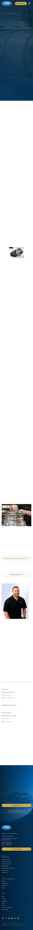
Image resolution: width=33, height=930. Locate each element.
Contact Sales (16, 805)
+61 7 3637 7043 (9, 698)
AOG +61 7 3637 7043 (15, 81)
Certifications (5, 872)
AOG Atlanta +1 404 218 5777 (15, 93)
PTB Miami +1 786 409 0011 (16, 87)
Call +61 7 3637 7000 (15, 76)
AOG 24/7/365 (5, 909)
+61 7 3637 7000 (6, 695)
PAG (3, 894)
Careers (3, 903)
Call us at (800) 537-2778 (15, 811)
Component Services (6, 861)
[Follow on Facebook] (6, 918)
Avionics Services (6, 859)
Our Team (4, 898)
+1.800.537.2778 (7, 842)
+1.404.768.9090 (8, 843)
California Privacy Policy (17, 923)
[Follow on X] (15, 918)
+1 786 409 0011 (6, 718)
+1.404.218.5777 (9, 721)
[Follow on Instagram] (9, 918)
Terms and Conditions (7, 907)
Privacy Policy (10, 923)
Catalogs (4, 881)
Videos (3, 887)
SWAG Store (4, 901)
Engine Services (5, 866)
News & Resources (8, 878)
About (3, 896)
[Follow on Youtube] (12, 918)
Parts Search (21, 3)
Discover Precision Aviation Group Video (15, 558)
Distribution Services (6, 863)
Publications (4, 885)
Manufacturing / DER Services (8, 868)
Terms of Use (4, 923)
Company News (5, 883)
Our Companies (5, 870)
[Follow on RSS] (18, 918)
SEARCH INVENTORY (15, 574)
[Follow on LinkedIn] (3, 918)
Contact (3, 905)
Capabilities (5, 857)
